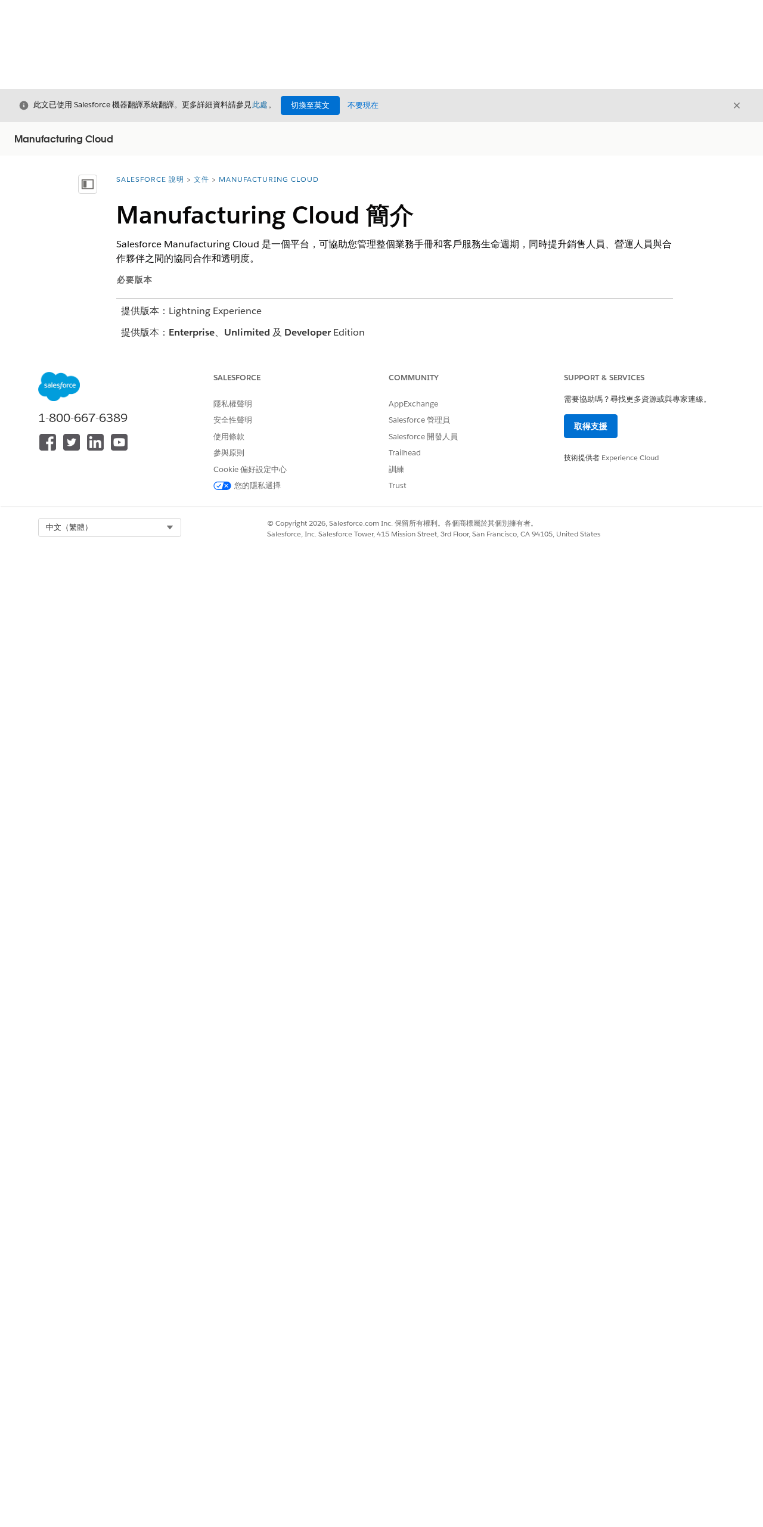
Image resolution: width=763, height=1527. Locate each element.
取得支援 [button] (590, 426)
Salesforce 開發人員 (423, 437)
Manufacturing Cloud (269, 179)
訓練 (396, 469)
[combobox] (109, 527)
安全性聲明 (232, 420)
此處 (260, 105)
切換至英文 (310, 105)
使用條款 (228, 437)
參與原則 (228, 453)
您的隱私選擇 (257, 485)
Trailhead (405, 453)
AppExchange (413, 404)
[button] (109, 527)
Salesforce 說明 (150, 179)
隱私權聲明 (232, 404)
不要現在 (363, 105)
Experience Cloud (630, 457)
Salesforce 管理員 (419, 420)
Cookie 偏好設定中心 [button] (250, 469)
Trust (398, 485)
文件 (201, 179)
